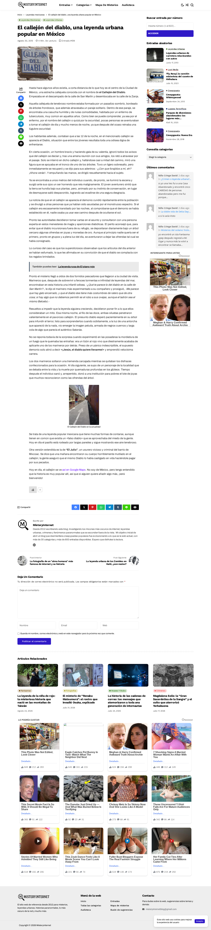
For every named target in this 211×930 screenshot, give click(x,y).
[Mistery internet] (36, 5)
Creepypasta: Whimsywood (173, 96)
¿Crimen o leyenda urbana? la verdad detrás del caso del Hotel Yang (176, 179)
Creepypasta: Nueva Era (179, 135)
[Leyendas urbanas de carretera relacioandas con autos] (155, 55)
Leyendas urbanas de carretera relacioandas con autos (178, 56)
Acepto (199, 921)
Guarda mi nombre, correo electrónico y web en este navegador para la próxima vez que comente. (67, 633)
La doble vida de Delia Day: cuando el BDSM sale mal (176, 211)
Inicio (19, 15)
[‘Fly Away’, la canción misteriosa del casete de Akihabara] (155, 75)
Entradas (115, 901)
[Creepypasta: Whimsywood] (155, 96)
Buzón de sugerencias (121, 910)
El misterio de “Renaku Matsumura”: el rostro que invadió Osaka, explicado (80, 699)
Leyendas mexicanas (35, 15)
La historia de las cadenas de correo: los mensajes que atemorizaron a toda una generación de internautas (127, 700)
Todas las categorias (91, 905)
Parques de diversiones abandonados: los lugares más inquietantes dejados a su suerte (178, 116)
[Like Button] (33, 489)
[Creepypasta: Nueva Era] (155, 135)
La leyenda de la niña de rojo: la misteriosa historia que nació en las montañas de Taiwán (36, 700)
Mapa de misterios (119, 905)
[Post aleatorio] (187, 5)
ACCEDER (153, 33)
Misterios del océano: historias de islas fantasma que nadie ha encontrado (176, 230)
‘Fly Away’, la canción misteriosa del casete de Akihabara (179, 76)
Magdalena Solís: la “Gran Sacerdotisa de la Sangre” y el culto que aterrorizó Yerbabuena (172, 700)
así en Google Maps (74, 469)
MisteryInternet (43, 525)
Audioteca (86, 910)
